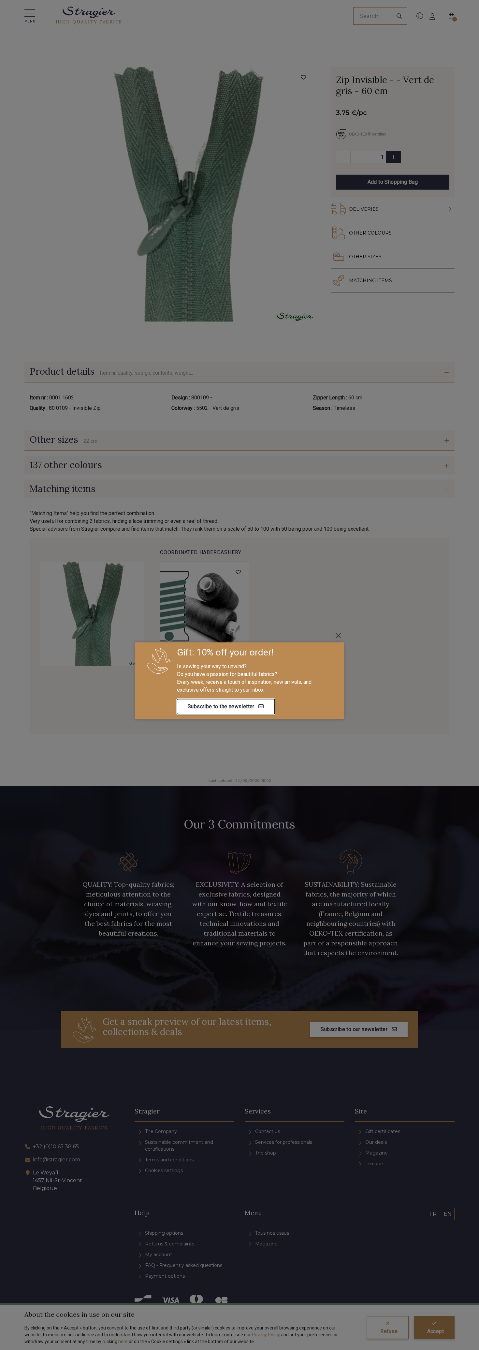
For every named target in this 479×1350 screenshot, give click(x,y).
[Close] (338, 635)
